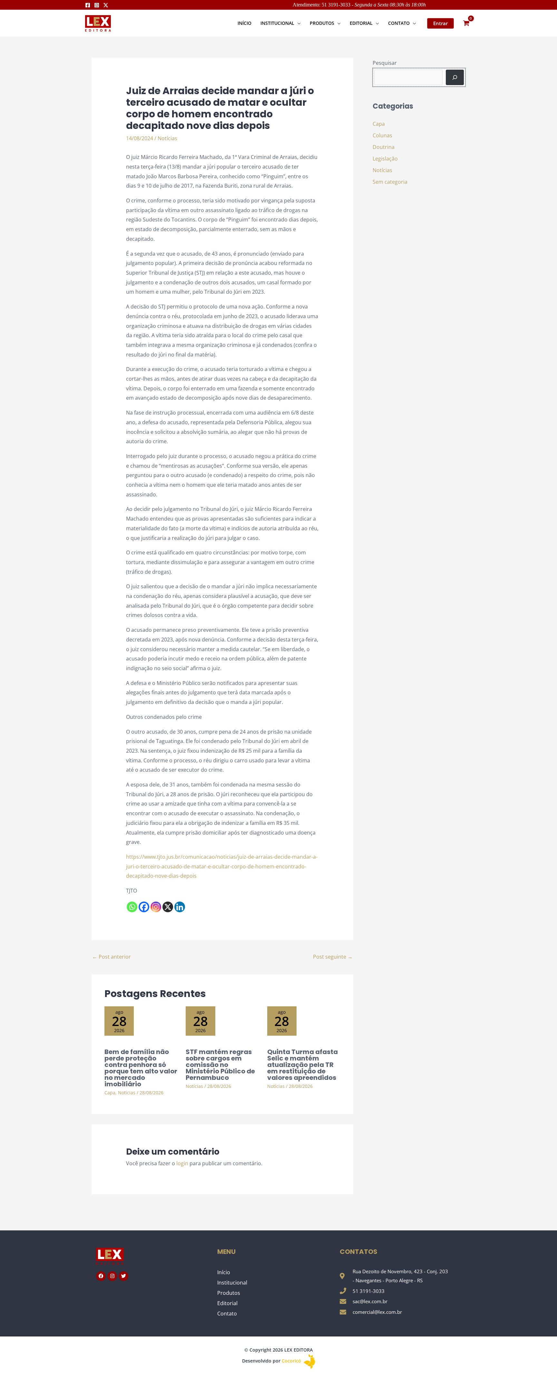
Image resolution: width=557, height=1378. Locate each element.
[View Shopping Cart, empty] (466, 23)
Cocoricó (292, 1361)
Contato (227, 1313)
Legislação (385, 158)
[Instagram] (96, 5)
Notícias (167, 138)
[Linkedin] (179, 907)
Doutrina (384, 147)
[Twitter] (105, 5)
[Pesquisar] (455, 77)
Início (223, 1272)
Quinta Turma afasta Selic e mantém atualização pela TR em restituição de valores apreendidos (302, 1064)
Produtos (228, 1292)
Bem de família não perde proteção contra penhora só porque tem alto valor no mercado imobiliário (140, 1068)
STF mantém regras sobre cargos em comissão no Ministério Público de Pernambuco (220, 1064)
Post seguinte (333, 956)
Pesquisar (385, 62)
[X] (167, 907)
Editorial (227, 1303)
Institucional (232, 1282)
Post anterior (111, 956)
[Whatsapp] (132, 907)
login (182, 1163)
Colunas (382, 135)
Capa (109, 1093)
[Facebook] (87, 5)
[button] (297, 23)
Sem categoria (390, 181)
